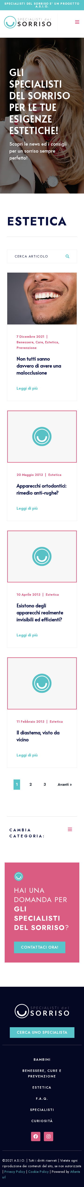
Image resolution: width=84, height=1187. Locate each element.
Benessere (25, 342)
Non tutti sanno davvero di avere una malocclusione (39, 365)
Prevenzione (27, 347)
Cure (39, 342)
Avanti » (65, 784)
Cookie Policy (38, 1171)
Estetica (51, 342)
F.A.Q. (42, 1098)
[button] (39, 947)
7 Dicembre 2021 (30, 336)
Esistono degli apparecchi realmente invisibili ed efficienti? (40, 612)
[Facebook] (35, 1136)
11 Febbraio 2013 (30, 721)
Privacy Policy (14, 1171)
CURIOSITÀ (42, 1121)
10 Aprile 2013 (28, 594)
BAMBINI (42, 1059)
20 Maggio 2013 (30, 474)
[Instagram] (48, 1136)
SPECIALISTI (42, 1109)
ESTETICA (42, 1087)
